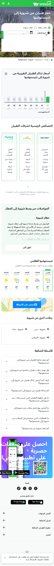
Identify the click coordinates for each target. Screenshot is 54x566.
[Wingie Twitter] (24, 489)
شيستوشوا (39, 60)
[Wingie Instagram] (30, 489)
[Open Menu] (3, 3)
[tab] (28, 186)
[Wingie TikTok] (19, 488)
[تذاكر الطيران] (52, 60)
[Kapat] (5, 558)
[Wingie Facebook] (35, 489)
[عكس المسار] (46, 35)
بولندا (46, 60)
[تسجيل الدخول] (8, 3)
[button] (47, 99)
